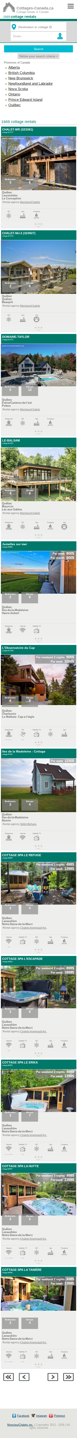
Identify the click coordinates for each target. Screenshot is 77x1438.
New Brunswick (20, 78)
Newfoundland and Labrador (30, 84)
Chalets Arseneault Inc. (33, 927)
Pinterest (59, 1415)
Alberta (14, 67)
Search (38, 49)
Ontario (14, 94)
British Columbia (21, 73)
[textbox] (39, 27)
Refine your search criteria (38, 56)
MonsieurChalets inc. (20, 1424)
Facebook (23, 1415)
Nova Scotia (18, 89)
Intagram (41, 1415)
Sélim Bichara (28, 824)
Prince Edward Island (25, 100)
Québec (14, 105)
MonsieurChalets (30, 202)
